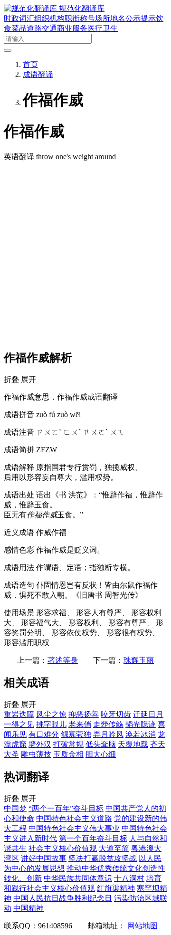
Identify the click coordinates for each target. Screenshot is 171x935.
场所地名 (110, 18)
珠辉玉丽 (139, 660)
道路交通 (42, 28)
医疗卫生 (102, 28)
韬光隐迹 (140, 724)
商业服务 (72, 28)
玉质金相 (68, 754)
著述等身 (63, 660)
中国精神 (28, 908)
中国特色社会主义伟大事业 (74, 828)
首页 (30, 64)
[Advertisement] (85, 255)
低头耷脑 (101, 744)
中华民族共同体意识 (78, 878)
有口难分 (43, 734)
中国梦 (15, 808)
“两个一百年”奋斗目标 (66, 808)
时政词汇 (19, 18)
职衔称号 (80, 18)
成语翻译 (38, 74)
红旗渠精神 (116, 888)
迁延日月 (148, 714)
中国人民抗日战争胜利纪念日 (62, 898)
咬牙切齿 (116, 714)
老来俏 (79, 724)
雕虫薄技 (36, 754)
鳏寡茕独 (76, 734)
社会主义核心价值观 (62, 848)
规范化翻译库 (81, 8)
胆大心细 (101, 754)
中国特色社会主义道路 (74, 818)
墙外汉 (39, 744)
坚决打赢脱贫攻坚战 (102, 858)
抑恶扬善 (83, 714)
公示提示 (140, 18)
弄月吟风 (108, 734)
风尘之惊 (51, 714)
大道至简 (114, 848)
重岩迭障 (19, 714)
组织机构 (49, 18)
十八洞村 (129, 878)
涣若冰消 (140, 734)
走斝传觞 (108, 724)
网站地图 (142, 926)
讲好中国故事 (43, 858)
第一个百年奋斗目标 (93, 838)
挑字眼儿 (51, 724)
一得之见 (19, 724)
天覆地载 (133, 744)
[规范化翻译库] (31, 8)
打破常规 (68, 744)
